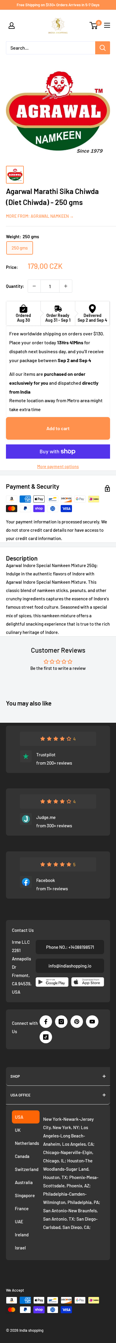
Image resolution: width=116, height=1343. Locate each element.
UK (18, 1130)
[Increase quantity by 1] (65, 286)
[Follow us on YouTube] (92, 1021)
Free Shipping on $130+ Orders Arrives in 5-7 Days (58, 4)
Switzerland (26, 1169)
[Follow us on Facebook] (46, 1021)
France (22, 1208)
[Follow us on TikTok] (46, 1037)
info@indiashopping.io (69, 965)
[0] (94, 25)
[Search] (102, 47)
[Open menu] (107, 25)
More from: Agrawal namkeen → (40, 216)
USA (19, 1117)
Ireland (22, 1234)
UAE (19, 1221)
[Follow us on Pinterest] (76, 1021)
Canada (22, 1156)
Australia (24, 1182)
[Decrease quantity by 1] (34, 286)
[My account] (12, 25)
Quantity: (15, 286)
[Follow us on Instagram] (61, 1021)
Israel (20, 1247)
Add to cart (58, 428)
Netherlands (27, 1143)
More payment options (58, 466)
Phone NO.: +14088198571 (70, 947)
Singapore (25, 1195)
